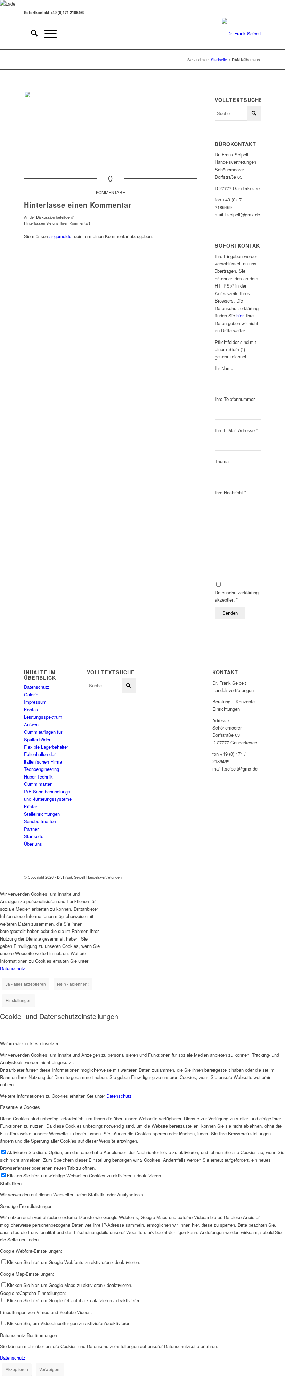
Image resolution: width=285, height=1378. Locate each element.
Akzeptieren (17, 1369)
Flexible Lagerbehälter (46, 746)
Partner (31, 828)
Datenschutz (36, 687)
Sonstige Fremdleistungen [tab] (26, 1206)
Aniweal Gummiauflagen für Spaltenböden (43, 732)
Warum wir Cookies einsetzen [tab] (29, 1043)
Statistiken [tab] (11, 1183)
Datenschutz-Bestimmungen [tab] (28, 1335)
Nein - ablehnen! (73, 984)
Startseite (33, 836)
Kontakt (32, 709)
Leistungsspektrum (43, 717)
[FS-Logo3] (241, 33)
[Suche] (31, 33)
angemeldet (61, 236)
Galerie (31, 694)
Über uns (33, 843)
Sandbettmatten (40, 821)
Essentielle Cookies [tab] (20, 1107)
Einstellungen (19, 1000)
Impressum (35, 702)
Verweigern (50, 1369)
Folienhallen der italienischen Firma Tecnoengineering (43, 761)
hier (239, 315)
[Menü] (47, 33)
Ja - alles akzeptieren (26, 984)
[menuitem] (31, 33)
